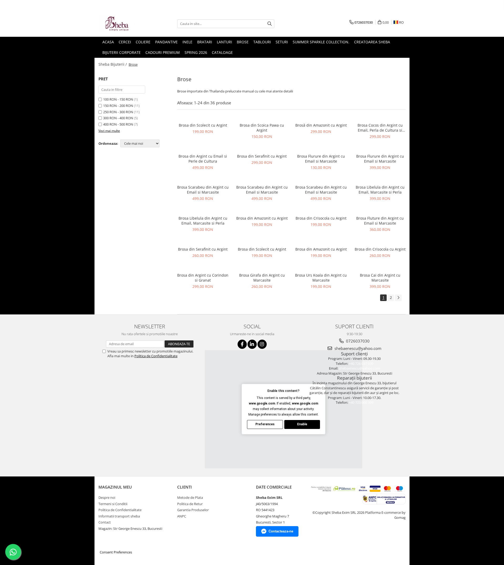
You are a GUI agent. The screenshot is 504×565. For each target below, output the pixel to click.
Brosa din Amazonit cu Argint (262, 218)
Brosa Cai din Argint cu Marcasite (380, 278)
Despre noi (106, 497)
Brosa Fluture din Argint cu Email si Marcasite (380, 221)
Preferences (265, 424)
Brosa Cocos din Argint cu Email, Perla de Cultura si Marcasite (380, 128)
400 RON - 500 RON (118, 124)
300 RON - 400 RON (118, 118)
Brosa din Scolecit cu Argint (203, 125)
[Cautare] (269, 23)
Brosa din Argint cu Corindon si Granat (202, 278)
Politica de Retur (190, 503)
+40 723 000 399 (361, 402)
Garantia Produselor (193, 509)
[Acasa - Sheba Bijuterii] (124, 23)
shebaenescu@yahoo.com (357, 348)
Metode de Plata (190, 497)
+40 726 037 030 (361, 363)
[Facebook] (242, 344)
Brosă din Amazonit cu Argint (321, 125)
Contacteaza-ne (281, 531)
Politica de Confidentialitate (155, 356)
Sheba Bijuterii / (113, 64)
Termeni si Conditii (112, 503)
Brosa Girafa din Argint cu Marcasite (262, 278)
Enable (302, 424)
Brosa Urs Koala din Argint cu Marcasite (321, 278)
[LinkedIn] (252, 344)
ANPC (181, 516)
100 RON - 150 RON (118, 99)
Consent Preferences (116, 552)
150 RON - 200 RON (118, 105)
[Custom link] (384, 498)
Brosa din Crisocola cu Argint (321, 218)
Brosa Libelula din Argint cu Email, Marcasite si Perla (380, 190)
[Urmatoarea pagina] (398, 297)
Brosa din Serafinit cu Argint (262, 156)
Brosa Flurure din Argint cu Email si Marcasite (321, 159)
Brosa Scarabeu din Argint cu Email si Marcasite (203, 190)
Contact (104, 522)
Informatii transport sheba (119, 516)
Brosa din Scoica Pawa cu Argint (262, 128)
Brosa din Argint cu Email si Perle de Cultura (202, 159)
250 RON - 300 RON (118, 112)
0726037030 (357, 341)
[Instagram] (262, 344)
